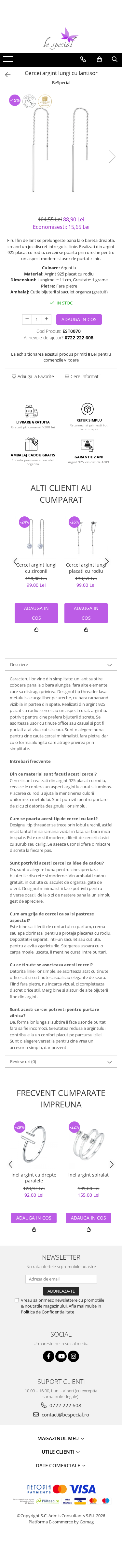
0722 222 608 (64, 1405)
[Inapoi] (5, 74)
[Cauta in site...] (114, 59)
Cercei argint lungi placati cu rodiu (86, 568)
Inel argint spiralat (88, 1175)
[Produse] (9, 61)
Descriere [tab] (19, 664)
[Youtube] (61, 1356)
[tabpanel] (61, 150)
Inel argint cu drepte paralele (33, 1178)
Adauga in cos (79, 319)
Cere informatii (85, 376)
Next (112, 156)
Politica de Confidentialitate (47, 1312)
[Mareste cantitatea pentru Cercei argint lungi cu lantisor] (46, 319)
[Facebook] (48, 1356)
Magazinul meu (58, 1438)
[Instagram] (73, 1356)
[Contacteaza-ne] (83, 59)
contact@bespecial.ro (64, 1414)
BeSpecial (61, 82)
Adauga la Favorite (35, 376)
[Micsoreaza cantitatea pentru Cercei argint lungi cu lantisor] (27, 319)
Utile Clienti (58, 1451)
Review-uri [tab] (23, 1061)
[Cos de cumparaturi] (99, 59)
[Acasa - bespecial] (61, 38)
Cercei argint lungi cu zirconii (36, 568)
